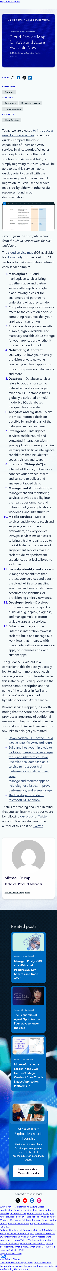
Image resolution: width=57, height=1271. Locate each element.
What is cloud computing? (40, 1240)
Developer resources (45, 1233)
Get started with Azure (26, 1206)
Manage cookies (15, 1266)
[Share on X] (24, 78)
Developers (10, 103)
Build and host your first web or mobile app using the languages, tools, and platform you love (31, 752)
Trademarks (42, 1266)
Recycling (8, 1269)
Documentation (21, 1233)
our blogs (27, 816)
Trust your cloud (41, 1210)
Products (31, 1213)
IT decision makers (30, 103)
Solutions (26, 1220)
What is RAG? (17, 1250)
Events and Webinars (19, 1236)
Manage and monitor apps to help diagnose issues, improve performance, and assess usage (30, 785)
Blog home (16, 19)
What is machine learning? (32, 1243)
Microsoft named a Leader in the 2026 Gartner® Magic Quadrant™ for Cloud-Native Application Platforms (28, 1075)
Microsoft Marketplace (45, 1230)
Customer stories (18, 1213)
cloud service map (20, 252)
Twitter (43, 816)
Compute (9, 92)
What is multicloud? (9, 1243)
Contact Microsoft (42, 1262)
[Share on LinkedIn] (30, 78)
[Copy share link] (13, 78)
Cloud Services (12, 120)
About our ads (21, 1269)
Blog (32, 1233)
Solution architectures (18, 1223)
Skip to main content (10, 1)
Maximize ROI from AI (10, 1220)
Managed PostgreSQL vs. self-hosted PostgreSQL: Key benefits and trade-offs (28, 969)
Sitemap (29, 1262)
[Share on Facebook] (18, 78)
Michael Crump (18, 53)
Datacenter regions (23, 1210)
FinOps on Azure (47, 1216)
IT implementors (13, 109)
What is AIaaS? (22, 1246)
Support (34, 1223)
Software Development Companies (17, 1230)
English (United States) (11, 1253)
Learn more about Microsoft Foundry (28, 1171)
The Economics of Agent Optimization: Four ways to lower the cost (27, 1021)
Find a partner (7, 1233)
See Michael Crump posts (17, 892)
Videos (23, 1240)
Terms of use (30, 1266)
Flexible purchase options (26, 1216)
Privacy (4, 1266)
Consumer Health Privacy (12, 1262)
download (14, 257)
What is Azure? (7, 1206)
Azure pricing (42, 1213)
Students (4, 1236)
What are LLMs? (37, 1246)
